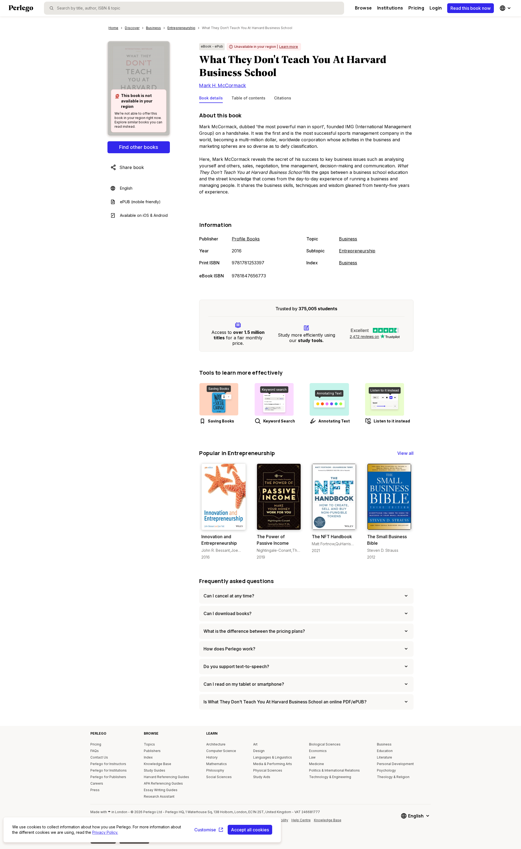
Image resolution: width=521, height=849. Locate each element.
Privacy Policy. (105, 832)
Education (385, 751)
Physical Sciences (267, 770)
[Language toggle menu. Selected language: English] (505, 8)
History (212, 757)
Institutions (390, 8)
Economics (318, 751)
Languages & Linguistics (272, 757)
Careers (96, 783)
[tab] (211, 99)
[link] (223, 511)
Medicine (316, 764)
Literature (384, 757)
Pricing (416, 8)
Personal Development (395, 764)
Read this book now (470, 8)
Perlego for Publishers (108, 777)
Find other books (138, 147)
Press (95, 790)
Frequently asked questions (236, 581)
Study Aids (261, 777)
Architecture (215, 744)
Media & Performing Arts (272, 764)
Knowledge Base (157, 764)
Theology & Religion (393, 777)
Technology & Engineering (330, 777)
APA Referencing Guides (163, 783)
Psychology (386, 770)
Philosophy (215, 770)
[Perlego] (21, 9)
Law (312, 757)
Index (148, 757)
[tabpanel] (306, 195)
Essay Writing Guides (160, 790)
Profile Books (246, 239)
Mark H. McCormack (222, 85)
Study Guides (154, 770)
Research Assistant (159, 796)
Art (255, 744)
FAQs (94, 751)
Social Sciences (219, 777)
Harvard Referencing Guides (166, 777)
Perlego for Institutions (108, 770)
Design (259, 751)
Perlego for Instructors (108, 764)
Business (348, 239)
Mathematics (216, 764)
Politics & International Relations (334, 770)
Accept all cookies (250, 829)
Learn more (288, 47)
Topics (149, 744)
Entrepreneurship (357, 250)
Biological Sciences (325, 744)
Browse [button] (363, 8)
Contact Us (99, 757)
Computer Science (221, 751)
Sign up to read (223, 524)
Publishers (152, 751)
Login (436, 8)
